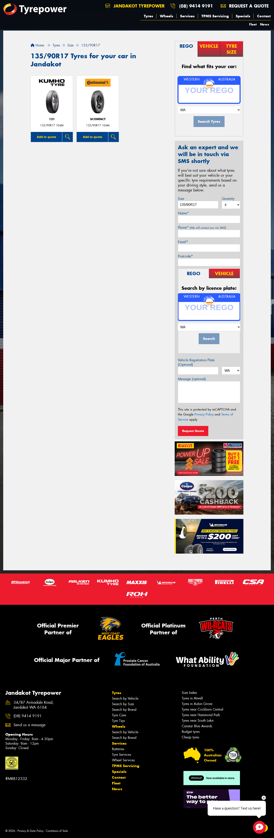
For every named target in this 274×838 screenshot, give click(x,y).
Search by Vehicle (125, 698)
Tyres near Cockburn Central (202, 709)
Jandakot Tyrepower (138, 6)
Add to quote (46, 137)
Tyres (148, 16)
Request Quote (193, 431)
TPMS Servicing (215, 16)
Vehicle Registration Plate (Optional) (196, 362)
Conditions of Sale (57, 831)
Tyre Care (119, 715)
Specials (243, 16)
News (264, 24)
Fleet (253, 24)
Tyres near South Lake (197, 720)
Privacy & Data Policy (30, 831)
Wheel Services (123, 760)
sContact (98, 119)
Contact (264, 16)
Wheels (166, 16)
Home (39, 45)
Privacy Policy (204, 414)
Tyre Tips (118, 720)
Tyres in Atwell (192, 698)
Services (187, 16)
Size (181, 198)
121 (52, 119)
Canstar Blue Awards (197, 726)
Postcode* (185, 256)
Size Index (189, 692)
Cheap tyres (190, 737)
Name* (183, 213)
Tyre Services (121, 754)
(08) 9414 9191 (196, 6)
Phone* (202, 227)
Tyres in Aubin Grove (197, 704)
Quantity (228, 198)
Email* (183, 242)
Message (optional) (192, 379)
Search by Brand (124, 709)
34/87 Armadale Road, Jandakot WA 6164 (33, 705)
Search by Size (123, 704)
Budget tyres (191, 731)
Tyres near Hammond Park (201, 715)
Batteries (118, 749)
